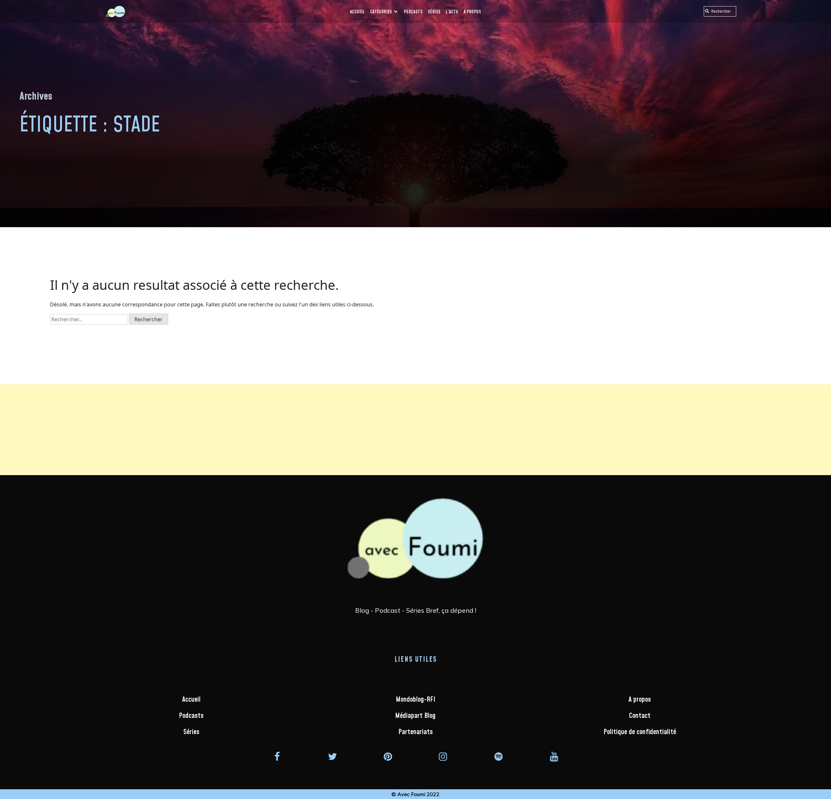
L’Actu (452, 12)
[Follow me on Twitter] (332, 756)
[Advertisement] (195, 429)
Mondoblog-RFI (415, 700)
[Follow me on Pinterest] (388, 756)
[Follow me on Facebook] (277, 756)
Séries (434, 12)
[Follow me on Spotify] (498, 756)
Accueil (357, 12)
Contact (640, 716)
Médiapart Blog (415, 716)
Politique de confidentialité (639, 732)
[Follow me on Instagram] (443, 756)
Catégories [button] (381, 12)
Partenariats (415, 732)
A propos (472, 12)
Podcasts (413, 12)
